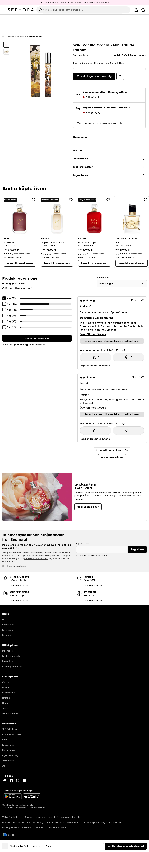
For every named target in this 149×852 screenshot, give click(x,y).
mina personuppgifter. (36, 558)
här (32, 805)
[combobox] (122, 283)
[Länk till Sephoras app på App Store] (32, 796)
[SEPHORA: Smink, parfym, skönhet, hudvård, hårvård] (21, 10)
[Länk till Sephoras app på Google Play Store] (12, 796)
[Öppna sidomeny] (4, 10)
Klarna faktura (117, 63)
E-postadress (82, 543)
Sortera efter (103, 277)
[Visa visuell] (6, 45)
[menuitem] (136, 9)
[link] (37, 338)
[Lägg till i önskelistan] (33, 199)
